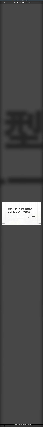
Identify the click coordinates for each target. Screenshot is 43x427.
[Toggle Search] (38, 2)
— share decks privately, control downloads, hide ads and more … (21, 0)
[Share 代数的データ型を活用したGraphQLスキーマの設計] (35, 426)
